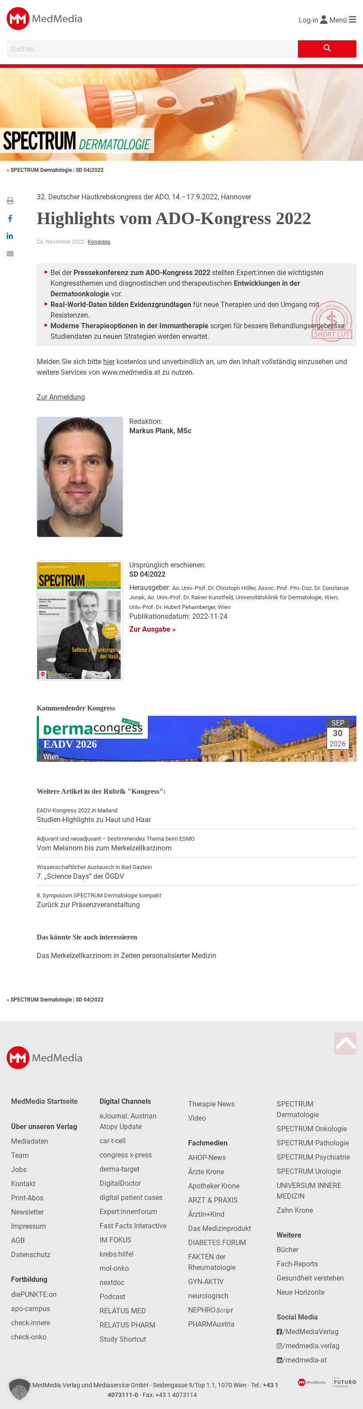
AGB (18, 1240)
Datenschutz (30, 1254)
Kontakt (23, 1184)
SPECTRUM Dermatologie (298, 1109)
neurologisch (208, 1296)
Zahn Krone (295, 1210)
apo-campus (30, 1308)
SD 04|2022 (90, 170)
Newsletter (27, 1212)
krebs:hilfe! (117, 1254)
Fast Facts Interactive (133, 1226)
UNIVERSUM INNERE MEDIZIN (309, 1190)
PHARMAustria (211, 1324)
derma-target (119, 1169)
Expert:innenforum (128, 1211)
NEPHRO (210, 1310)
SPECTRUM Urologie (309, 1171)
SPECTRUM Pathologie (313, 1143)
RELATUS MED (123, 1311)
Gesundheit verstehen (310, 1278)
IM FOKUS (115, 1240)
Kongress (99, 242)
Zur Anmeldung (61, 397)
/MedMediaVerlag (310, 1331)
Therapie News (211, 1104)
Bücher (287, 1250)
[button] (19, 1389)
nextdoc (112, 1282)
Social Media (297, 1317)
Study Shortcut (123, 1339)
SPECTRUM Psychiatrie (313, 1157)
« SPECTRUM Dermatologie (40, 170)
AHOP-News (207, 1157)
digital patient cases (131, 1197)
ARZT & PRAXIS (213, 1200)
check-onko (28, 1337)
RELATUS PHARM (127, 1325)
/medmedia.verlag (311, 1346)
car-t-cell (113, 1141)
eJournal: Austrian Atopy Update (128, 1121)
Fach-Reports (297, 1264)
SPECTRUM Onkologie (312, 1129)
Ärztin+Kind (206, 1214)
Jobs (19, 1169)
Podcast (112, 1297)
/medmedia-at (304, 1360)
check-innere (30, 1323)
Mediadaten (29, 1141)
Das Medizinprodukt (219, 1228)
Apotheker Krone (213, 1186)
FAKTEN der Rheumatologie (212, 1262)
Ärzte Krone (206, 1172)
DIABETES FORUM (217, 1242)
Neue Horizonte (300, 1292)
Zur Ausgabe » (152, 629)
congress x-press (126, 1155)
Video (197, 1118)
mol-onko (114, 1268)
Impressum (28, 1226)
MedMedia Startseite (44, 1101)
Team (20, 1155)
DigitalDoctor (120, 1183)
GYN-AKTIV (206, 1281)
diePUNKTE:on (34, 1294)
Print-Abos (27, 1198)
